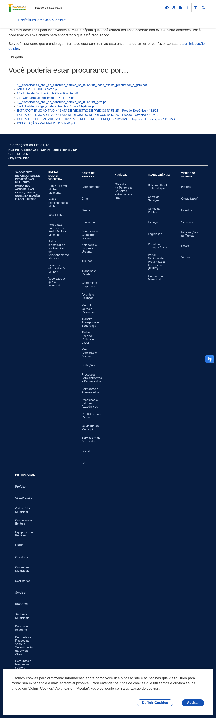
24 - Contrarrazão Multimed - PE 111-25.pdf (46, 97)
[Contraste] (166, 7)
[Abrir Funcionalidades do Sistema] (195, 7)
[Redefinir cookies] (180, 7)
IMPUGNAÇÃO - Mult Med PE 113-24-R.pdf (46, 123)
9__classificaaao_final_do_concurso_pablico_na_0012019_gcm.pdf (62, 102)
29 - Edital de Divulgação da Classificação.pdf (47, 93)
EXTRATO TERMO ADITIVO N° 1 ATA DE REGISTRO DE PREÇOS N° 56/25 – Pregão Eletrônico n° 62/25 (87, 114)
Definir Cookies (155, 703)
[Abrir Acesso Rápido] (187, 7)
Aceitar (193, 703)
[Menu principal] (12, 20)
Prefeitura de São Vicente (42, 20)
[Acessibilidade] (173, 7)
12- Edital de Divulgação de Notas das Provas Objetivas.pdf (56, 106)
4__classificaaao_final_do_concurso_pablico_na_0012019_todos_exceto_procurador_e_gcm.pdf (82, 85)
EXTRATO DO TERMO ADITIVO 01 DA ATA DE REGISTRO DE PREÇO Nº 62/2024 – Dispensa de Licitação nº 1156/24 (96, 119)
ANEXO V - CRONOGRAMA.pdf (38, 89)
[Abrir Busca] (203, 7)
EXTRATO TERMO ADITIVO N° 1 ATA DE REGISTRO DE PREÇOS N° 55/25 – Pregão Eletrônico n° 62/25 (87, 110)
